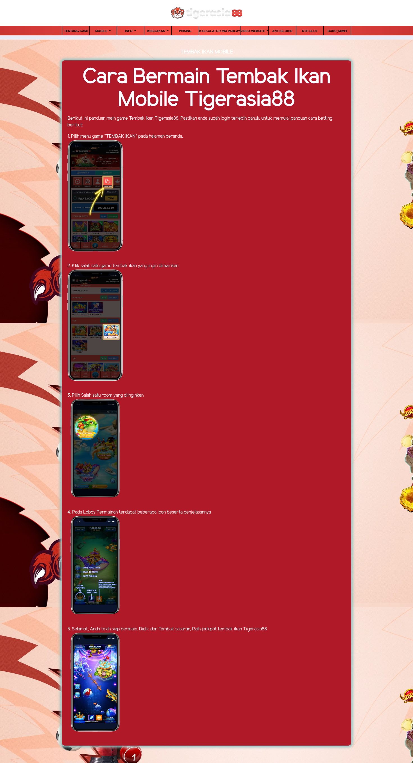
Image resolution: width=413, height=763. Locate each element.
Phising (185, 31)
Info (129, 31)
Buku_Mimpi (337, 31)
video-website (253, 31)
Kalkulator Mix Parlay (219, 31)
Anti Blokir (282, 31)
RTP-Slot (310, 31)
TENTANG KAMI (76, 31)
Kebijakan (156, 31)
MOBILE (101, 31)
